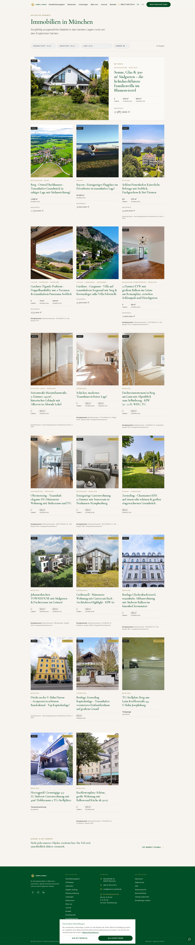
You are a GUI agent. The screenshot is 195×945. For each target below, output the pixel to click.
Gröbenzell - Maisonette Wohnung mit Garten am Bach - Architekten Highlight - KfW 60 (95, 598)
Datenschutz (139, 882)
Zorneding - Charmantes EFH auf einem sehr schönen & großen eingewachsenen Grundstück (141, 499)
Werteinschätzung (158, 4)
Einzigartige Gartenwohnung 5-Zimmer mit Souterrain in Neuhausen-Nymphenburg (93, 499)
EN (143, 4)
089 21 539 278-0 (128, 4)
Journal (104, 4)
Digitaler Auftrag (71, 890)
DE (138, 4)
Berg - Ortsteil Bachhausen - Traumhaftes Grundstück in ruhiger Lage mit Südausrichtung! (50, 188)
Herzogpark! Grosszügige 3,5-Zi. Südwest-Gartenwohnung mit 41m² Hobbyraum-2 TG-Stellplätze (51, 796)
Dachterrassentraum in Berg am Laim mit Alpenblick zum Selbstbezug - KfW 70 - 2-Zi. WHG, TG (138, 398)
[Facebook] (33, 892)
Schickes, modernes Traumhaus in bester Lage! (91, 394)
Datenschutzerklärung (90, 932)
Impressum (139, 879)
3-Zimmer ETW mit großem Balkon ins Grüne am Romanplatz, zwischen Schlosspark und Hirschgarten (139, 292)
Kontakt (113, 4)
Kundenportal (70, 915)
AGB (136, 886)
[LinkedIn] (44, 892)
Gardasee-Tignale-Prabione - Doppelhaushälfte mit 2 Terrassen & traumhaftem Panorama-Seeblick (51, 290)
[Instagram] (38, 892)
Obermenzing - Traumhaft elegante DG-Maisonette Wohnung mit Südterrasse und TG (51, 499)
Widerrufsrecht (140, 890)
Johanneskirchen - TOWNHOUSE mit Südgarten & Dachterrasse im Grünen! (49, 598)
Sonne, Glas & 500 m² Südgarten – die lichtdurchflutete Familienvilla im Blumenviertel (128, 81)
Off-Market (69, 882)
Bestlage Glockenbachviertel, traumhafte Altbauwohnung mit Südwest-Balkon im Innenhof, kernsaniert (139, 600)
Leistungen (83, 4)
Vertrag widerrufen (142, 897)
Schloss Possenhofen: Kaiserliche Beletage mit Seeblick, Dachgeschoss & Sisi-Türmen (141, 188)
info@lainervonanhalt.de (112, 889)
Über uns (94, 4)
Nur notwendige (79, 938)
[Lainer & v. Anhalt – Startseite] (39, 4)
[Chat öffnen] (189, 939)
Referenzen (69, 900)
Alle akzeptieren (115, 938)
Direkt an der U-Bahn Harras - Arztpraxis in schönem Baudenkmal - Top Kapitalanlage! (50, 701)
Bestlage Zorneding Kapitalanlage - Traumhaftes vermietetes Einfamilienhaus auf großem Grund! (93, 703)
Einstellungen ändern (143, 900)
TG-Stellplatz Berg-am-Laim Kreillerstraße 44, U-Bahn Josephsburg (136, 701)
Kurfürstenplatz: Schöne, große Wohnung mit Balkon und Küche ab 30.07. (92, 796)
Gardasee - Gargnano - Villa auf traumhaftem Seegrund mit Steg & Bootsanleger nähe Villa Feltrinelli (96, 290)
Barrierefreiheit (140, 893)
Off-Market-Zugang (151, 847)
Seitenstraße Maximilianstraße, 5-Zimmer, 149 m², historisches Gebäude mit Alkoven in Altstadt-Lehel (49, 398)
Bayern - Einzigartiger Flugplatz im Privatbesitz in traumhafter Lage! (97, 186)
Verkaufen (71, 4)
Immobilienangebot (57, 4)
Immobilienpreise (71, 918)
